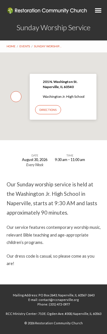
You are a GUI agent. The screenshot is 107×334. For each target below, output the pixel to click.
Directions (47, 109)
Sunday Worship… (47, 46)
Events (24, 46)
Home (11, 46)
